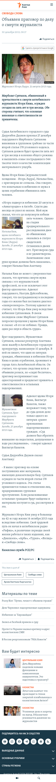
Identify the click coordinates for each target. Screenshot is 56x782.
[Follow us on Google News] (41, 742)
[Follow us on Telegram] (26, 742)
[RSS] (48, 742)
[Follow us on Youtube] (5, 742)
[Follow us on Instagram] (12, 742)
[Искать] (39, 778)
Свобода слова (12, 13)
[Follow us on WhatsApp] (34, 742)
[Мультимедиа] (17, 778)
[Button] (46, 39)
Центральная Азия (32, 660)
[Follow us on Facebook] (19, 742)
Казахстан (28, 687)
